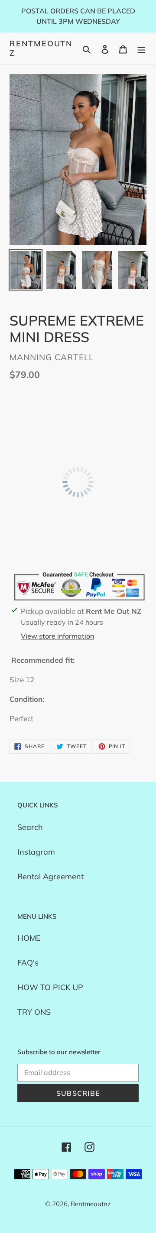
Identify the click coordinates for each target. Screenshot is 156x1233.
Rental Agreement (50, 876)
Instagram (36, 852)
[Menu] (141, 48)
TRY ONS (34, 1012)
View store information (57, 636)
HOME (29, 938)
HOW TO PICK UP (50, 987)
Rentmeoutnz (41, 48)
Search (30, 827)
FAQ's (28, 963)
